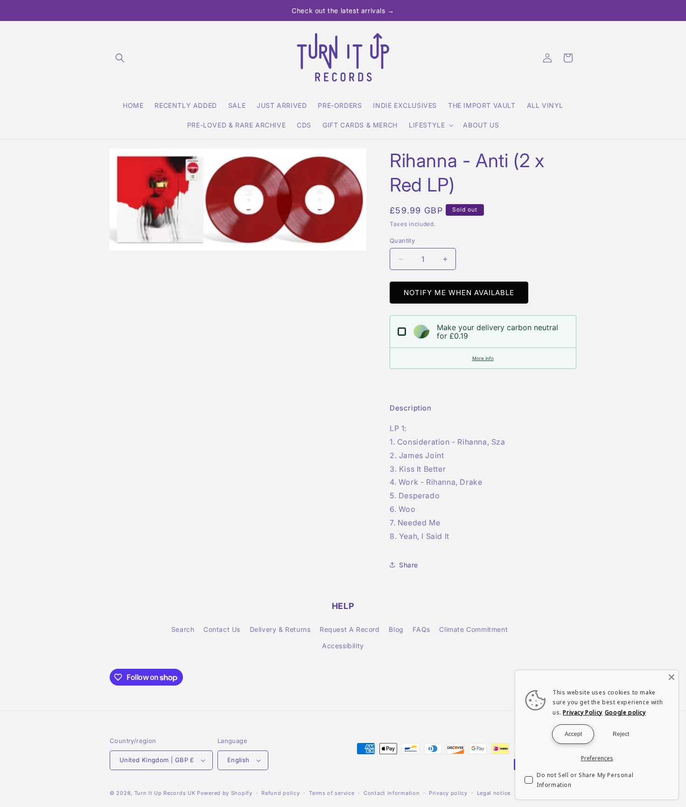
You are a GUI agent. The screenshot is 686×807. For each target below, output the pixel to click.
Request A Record (350, 629)
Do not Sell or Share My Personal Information (585, 780)
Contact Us (221, 629)
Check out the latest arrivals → (343, 10)
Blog (396, 629)
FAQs (421, 629)
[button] (120, 58)
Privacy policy (448, 793)
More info (483, 358)
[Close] (671, 677)
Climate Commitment (473, 629)
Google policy (625, 712)
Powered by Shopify (224, 793)
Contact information (392, 793)
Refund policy (280, 793)
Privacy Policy (582, 712)
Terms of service (331, 793)
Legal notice (494, 793)
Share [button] (408, 565)
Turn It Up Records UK (165, 793)
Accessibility (343, 646)
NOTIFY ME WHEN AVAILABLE (459, 292)
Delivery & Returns (280, 629)
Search (183, 629)
